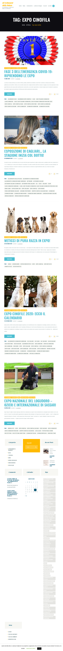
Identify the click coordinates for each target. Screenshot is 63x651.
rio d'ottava (8, 433)
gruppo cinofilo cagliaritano (40, 191)
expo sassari (32, 349)
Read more (9, 94)
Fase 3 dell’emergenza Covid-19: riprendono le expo (28, 73)
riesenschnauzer (48, 571)
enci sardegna (8, 346)
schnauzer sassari (44, 106)
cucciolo (46, 538)
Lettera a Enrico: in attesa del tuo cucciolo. (53, 451)
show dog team (52, 433)
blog (9, 453)
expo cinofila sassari (10, 106)
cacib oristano (9, 344)
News (19, 68)
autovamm (29, 181)
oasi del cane (47, 569)
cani (48, 512)
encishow (15, 346)
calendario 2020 (12, 99)
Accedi (9, 631)
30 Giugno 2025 (52, 456)
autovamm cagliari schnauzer (13, 184)
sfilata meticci (17, 266)
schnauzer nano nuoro (20, 193)
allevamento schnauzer (47, 490)
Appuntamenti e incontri (11, 68)
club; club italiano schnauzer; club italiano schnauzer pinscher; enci (33, 101)
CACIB (40, 184)
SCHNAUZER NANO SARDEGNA (35, 193)
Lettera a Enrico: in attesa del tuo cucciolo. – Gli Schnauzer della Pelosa (13, 480)
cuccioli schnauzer (49, 532)
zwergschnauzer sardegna (22, 196)
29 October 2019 (8, 243)
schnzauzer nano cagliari (50, 193)
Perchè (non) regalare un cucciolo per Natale (12, 486)
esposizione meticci (25, 264)
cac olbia (37, 341)
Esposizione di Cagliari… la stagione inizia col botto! (25, 153)
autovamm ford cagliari (28, 184)
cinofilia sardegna (48, 344)
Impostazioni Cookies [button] (30, 648)
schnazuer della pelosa (48, 602)
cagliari (45, 184)
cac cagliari (30, 341)
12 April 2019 (7, 408)
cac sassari (44, 341)
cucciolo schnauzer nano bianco (48, 559)
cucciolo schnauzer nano (48, 555)
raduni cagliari (51, 349)
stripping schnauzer (47, 608)
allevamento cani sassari (48, 483)
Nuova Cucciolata (12, 460)
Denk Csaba (8, 188)
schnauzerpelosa (42, 433)
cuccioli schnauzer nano (49, 535)
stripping (46, 605)
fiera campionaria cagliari (12, 191)
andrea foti (11, 428)
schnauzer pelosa (31, 433)
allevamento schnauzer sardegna (17, 341)
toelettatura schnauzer (47, 611)
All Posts (28, 25)
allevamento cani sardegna (48, 479)
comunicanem (15, 264)
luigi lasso (38, 431)
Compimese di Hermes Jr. (12, 499)
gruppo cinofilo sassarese (26, 431)
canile (9, 264)
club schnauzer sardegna (12, 186)
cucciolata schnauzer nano (48, 527)
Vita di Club (24, 68)
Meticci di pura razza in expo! (27, 240)
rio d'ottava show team (19, 433)
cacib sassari (17, 344)
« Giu (26, 496)
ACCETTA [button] (39, 648)
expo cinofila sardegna (44, 104)
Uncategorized (24, 397)
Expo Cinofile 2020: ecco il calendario (24, 316)
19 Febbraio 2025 (52, 465)
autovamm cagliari (38, 181)
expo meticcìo (48, 264)
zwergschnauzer (9, 196)
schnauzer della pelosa (48, 578)
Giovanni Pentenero (25, 191)
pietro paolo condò (47, 431)
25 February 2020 (8, 158)
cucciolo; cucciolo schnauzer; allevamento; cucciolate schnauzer (49, 543)
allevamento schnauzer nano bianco (48, 498)
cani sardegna (38, 344)
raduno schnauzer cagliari (12, 351)
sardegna (46, 573)
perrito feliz (8, 266)
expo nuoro (41, 188)
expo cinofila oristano (30, 104)
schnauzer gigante (49, 581)
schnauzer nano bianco (43, 351)
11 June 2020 (7, 78)
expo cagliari (25, 188)
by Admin (12, 79)
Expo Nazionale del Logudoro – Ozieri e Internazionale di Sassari (30, 403)
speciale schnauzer (34, 353)
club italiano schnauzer (42, 99)
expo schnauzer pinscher (11, 431)
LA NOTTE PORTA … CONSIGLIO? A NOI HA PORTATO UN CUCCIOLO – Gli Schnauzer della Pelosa (12, 493)
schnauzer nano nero (10, 353)
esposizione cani (16, 188)
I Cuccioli (10, 455)
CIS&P (49, 184)
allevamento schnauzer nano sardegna (15, 181)
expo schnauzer (21, 106)
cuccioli (46, 530)
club (33, 99)
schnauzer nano (9, 193)
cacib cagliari (51, 341)
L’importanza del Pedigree (52, 461)
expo (33, 264)
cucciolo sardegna (49, 549)
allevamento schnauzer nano (31, 179)
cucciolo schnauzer (47, 551)
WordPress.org (12, 639)
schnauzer (51, 191)
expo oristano (15, 349)
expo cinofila (8, 104)
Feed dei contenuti (12, 634)
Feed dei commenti (12, 637)
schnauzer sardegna (32, 106)
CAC (37, 184)
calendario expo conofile (24, 99)
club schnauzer (9, 101)
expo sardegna (24, 349)
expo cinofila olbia (18, 104)
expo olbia (7, 349)
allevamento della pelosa (15, 179)
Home (23, 25)
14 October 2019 (8, 321)
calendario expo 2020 (28, 344)
